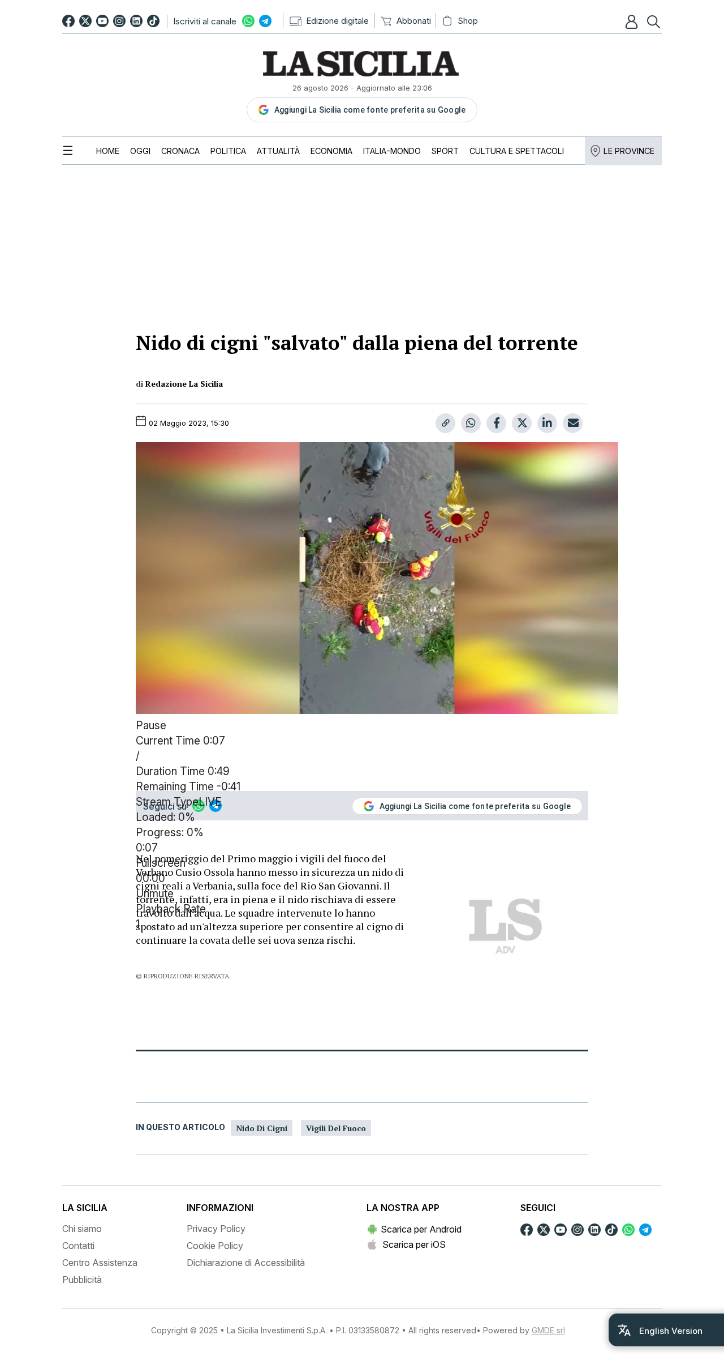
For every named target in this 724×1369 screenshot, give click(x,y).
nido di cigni (261, 1128)
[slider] (362, 833)
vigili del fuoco (336, 1128)
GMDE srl (548, 1330)
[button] (632, 21)
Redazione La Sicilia (184, 383)
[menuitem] (107, 151)
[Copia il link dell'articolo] (445, 423)
